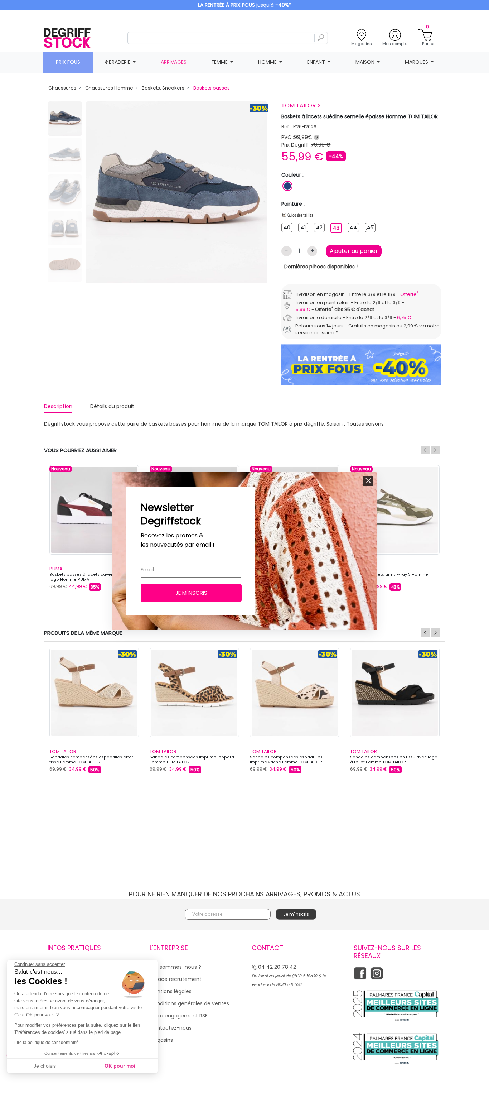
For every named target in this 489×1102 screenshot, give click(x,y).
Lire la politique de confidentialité (46, 1042)
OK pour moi (120, 1066)
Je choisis (45, 1066)
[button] (368, 481)
